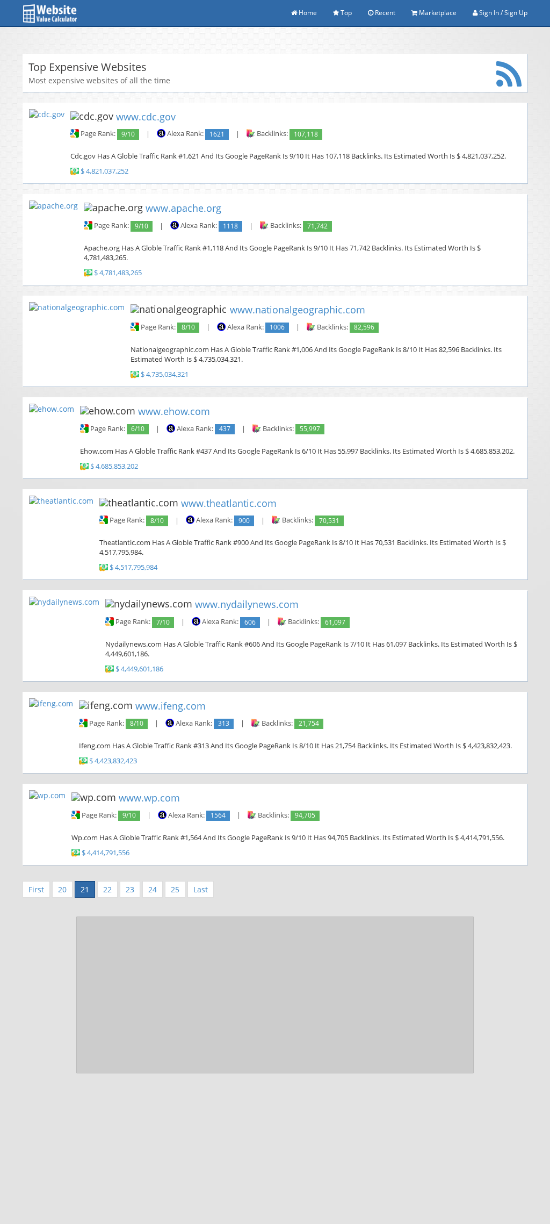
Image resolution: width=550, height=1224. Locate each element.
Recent (384, 12)
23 (130, 889)
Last (200, 889)
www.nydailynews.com (247, 604)
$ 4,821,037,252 (104, 171)
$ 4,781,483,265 (118, 272)
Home (307, 12)
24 (152, 889)
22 (107, 889)
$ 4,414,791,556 (105, 852)
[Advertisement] (275, 995)
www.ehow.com (174, 411)
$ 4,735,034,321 (165, 374)
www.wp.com (149, 797)
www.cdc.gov (146, 116)
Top (345, 12)
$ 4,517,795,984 (133, 567)
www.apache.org (183, 208)
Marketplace (437, 12)
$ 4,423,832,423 (113, 760)
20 (62, 889)
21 (85, 889)
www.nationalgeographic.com (297, 309)
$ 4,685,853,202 (114, 466)
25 (175, 889)
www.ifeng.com (170, 705)
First (36, 889)
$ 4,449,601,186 (139, 669)
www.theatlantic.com (229, 502)
